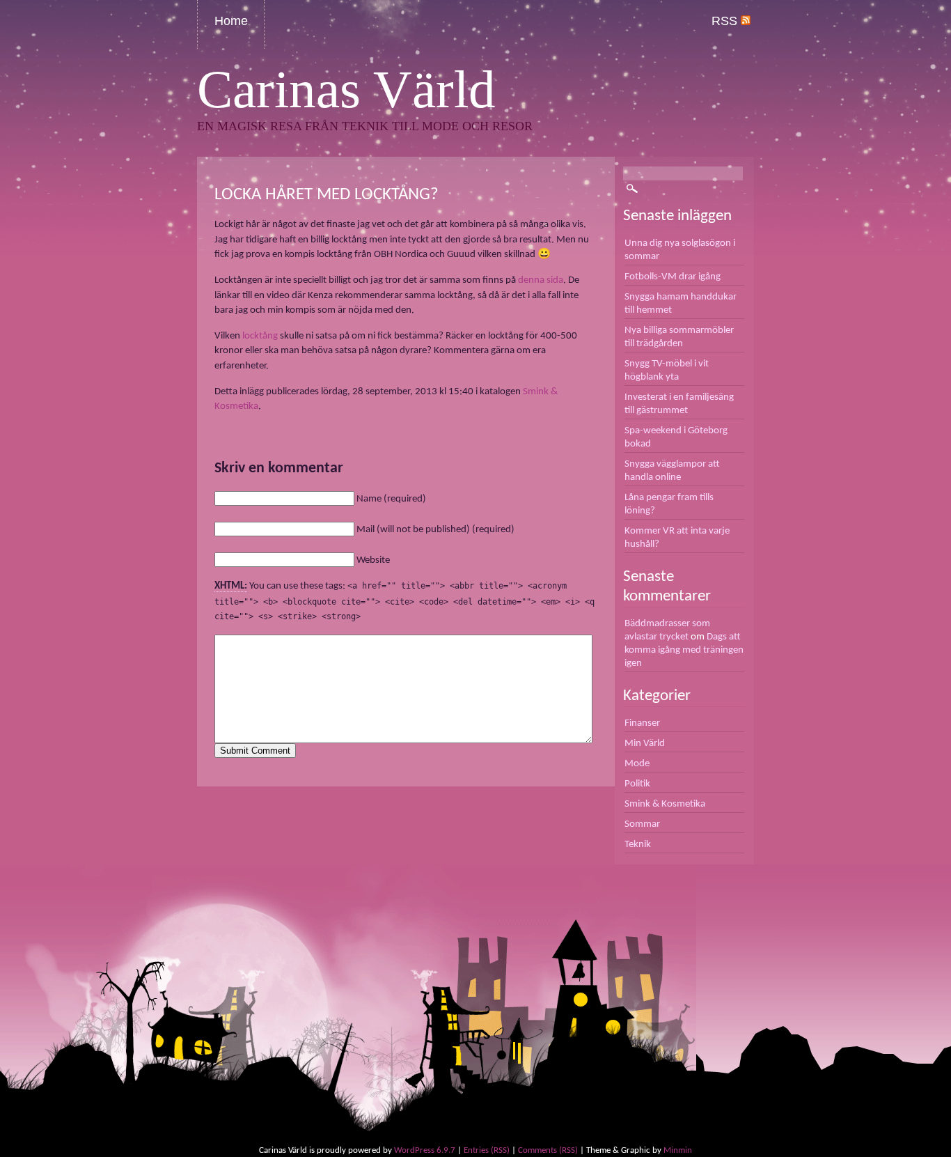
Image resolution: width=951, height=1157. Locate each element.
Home (231, 21)
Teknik (637, 844)
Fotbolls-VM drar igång (672, 276)
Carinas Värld (346, 89)
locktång (260, 335)
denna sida (540, 280)
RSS (726, 21)
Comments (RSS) (548, 1150)
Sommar (642, 824)
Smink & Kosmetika (664, 803)
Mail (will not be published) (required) (435, 529)
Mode (637, 763)
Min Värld (644, 743)
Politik (637, 783)
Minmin (677, 1150)
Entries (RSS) (487, 1150)
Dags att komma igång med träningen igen (684, 650)
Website (373, 560)
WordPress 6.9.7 (424, 1150)
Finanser (642, 723)
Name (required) (391, 498)
